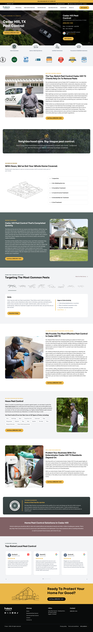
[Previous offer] (14, 1)
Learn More (60, 309)
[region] (46, 1)
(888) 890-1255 (10, 3)
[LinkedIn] (12, 613)
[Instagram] (10, 613)
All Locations (83, 626)
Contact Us (29, 620)
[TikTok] (17, 613)
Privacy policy (63, 626)
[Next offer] (79, 1)
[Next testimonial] (87, 579)
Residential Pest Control (32, 613)
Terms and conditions (73, 626)
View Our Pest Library (80, 276)
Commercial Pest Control (32, 615)
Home (27, 611)
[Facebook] (5, 613)
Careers (28, 617)
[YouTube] (15, 613)
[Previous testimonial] (6, 579)
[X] (7, 613)
